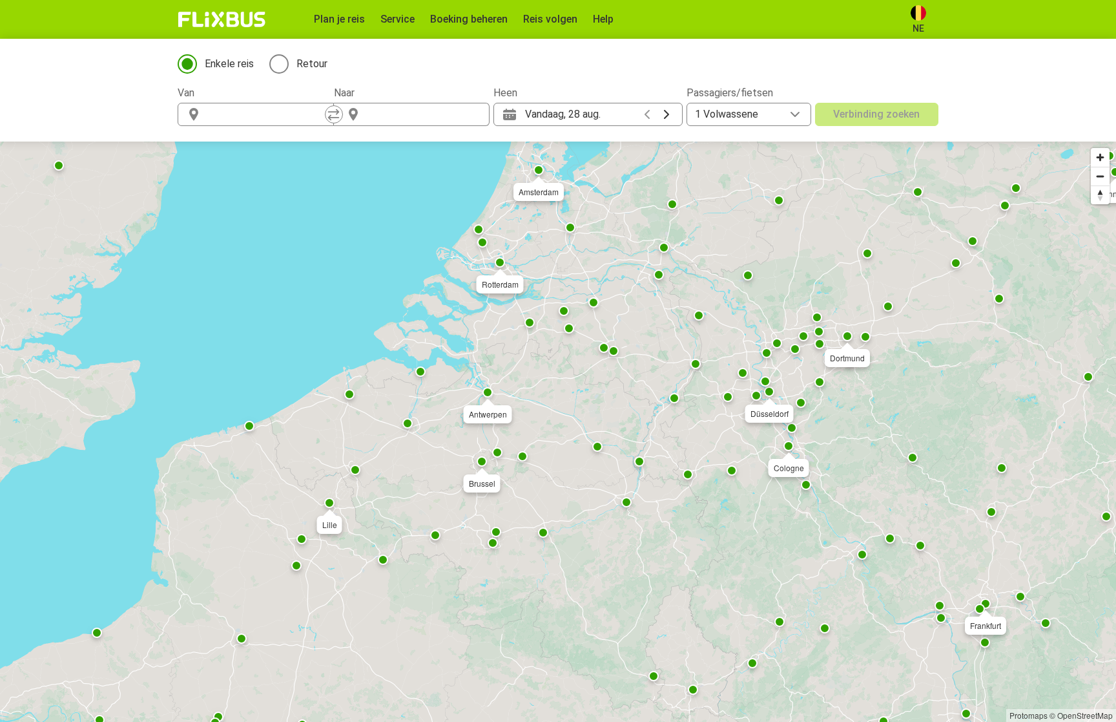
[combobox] (267, 114)
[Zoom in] (1100, 157)
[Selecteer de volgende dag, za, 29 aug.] (666, 114)
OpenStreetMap (1085, 715)
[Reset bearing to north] (1100, 195)
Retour (311, 64)
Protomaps (1028, 715)
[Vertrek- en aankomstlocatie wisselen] (334, 114)
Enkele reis (229, 64)
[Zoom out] (1100, 176)
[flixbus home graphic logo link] (221, 19)
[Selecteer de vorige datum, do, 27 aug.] (647, 114)
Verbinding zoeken (876, 114)
